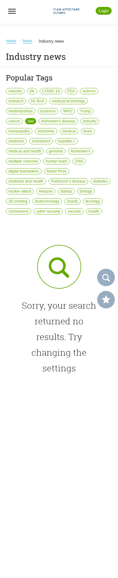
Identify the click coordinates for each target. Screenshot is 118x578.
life (32, 91)
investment (41, 141)
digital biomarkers (23, 171)
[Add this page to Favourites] (106, 299)
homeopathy (19, 131)
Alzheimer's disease (58, 121)
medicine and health (25, 181)
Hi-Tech (37, 101)
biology (86, 191)
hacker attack (19, 191)
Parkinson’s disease (68, 181)
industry (15, 91)
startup (66, 191)
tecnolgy (93, 201)
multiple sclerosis (23, 161)
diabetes (100, 181)
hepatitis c (66, 141)
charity (72, 201)
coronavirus (18, 211)
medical (69, 131)
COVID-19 (51, 91)
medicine (16, 141)
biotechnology (47, 201)
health (93, 211)
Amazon (46, 191)
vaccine (74, 211)
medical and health (24, 151)
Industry (90, 121)
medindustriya (20, 111)
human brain (56, 161)
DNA (79, 161)
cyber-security (48, 211)
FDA (71, 91)
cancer (14, 121)
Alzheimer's (80, 151)
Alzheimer (46, 131)
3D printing (17, 201)
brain (87, 131)
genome (56, 151)
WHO (67, 111)
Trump (85, 111)
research (16, 101)
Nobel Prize (57, 171)
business (48, 111)
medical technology (68, 101)
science (89, 91)
